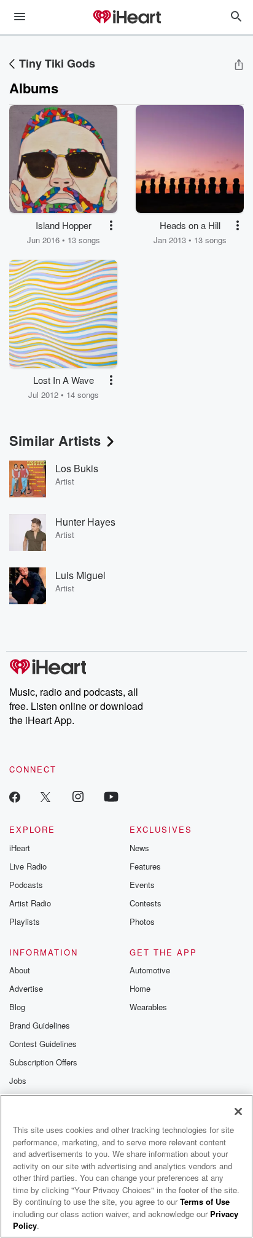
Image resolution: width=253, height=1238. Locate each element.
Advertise (26, 988)
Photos (142, 921)
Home (140, 988)
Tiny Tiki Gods (57, 63)
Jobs (17, 1080)
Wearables (148, 1007)
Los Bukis (76, 468)
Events (142, 884)
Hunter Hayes (85, 522)
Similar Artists (55, 440)
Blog (17, 1007)
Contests (146, 903)
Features (145, 866)
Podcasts (26, 884)
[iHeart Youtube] (111, 796)
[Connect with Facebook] (14, 796)
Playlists (24, 921)
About (19, 970)
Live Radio (28, 866)
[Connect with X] (45, 796)
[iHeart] (126, 18)
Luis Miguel (80, 575)
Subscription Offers (43, 1062)
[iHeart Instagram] (78, 796)
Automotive (150, 970)
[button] (111, 225)
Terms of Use (205, 1201)
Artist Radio (30, 903)
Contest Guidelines (43, 1043)
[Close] (238, 1111)
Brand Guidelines (39, 1025)
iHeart (19, 848)
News (139, 848)
